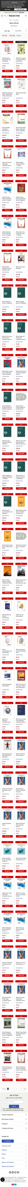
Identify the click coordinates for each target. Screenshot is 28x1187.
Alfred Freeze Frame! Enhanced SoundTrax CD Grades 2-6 (20, 407)
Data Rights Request (22, 1177)
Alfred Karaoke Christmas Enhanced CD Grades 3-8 (6, 129)
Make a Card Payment (8, 1162)
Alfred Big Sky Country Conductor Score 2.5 (21, 790)
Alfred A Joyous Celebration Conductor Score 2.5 (20, 999)
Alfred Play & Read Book (21, 93)
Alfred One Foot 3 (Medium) (20, 267)
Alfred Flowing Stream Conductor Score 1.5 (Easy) (7, 199)
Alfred (11, 35)
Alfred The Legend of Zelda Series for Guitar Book (21, 59)
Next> (25, 1088)
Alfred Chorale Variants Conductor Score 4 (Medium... (21, 199)
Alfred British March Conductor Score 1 (21, 859)
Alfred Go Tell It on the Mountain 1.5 (21, 963)
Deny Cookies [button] (7, 9)
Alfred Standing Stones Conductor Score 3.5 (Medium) (7, 1033)
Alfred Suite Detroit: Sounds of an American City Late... (21, 581)
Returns (4, 1154)
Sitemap (24, 1180)
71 (21, 1088)
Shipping (4, 1150)
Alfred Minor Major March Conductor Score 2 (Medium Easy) (21, 129)
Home (10, 20)
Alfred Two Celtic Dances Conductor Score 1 (21, 894)
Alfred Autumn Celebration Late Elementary (6, 59)
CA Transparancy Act (16, 1180)
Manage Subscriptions (8, 1166)
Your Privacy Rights (6, 1180)
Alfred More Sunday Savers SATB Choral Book (7, 546)
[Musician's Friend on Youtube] (15, 1172)
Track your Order (6, 1146)
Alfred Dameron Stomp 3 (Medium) (7, 302)
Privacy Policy (14, 2)
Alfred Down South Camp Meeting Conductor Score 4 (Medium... (21, 720)
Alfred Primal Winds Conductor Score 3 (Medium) (21, 1033)
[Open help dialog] (2, 1179)
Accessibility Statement (7, 1181)
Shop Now (21, 12)
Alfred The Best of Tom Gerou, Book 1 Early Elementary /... (21, 686)
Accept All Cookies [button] (20, 9)
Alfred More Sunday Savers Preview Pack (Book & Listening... (21, 512)
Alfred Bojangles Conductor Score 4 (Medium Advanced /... (7, 407)
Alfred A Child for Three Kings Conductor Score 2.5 (6, 999)
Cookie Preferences (17, 7)
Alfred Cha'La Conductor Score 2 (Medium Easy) (7, 268)
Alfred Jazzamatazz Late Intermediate (7, 651)
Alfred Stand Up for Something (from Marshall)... (7, 755)
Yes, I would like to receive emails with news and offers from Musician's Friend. (13, 1109)
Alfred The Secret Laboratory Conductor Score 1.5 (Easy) (6, 164)
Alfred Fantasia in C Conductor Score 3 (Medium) (7, 1068)
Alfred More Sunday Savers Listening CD (21, 546)
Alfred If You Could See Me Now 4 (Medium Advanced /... (21, 442)
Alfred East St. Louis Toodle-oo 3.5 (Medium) (7, 512)
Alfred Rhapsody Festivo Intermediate (6, 616)
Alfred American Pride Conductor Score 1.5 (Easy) (6, 233)
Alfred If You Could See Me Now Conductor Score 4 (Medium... (7, 338)
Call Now (8, 1141)
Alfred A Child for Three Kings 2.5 (20, 754)
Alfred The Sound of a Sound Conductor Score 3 (21, 373)
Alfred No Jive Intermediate (20, 615)
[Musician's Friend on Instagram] (18, 1172)
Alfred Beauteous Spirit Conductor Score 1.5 (6, 929)
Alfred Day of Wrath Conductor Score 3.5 (7, 790)
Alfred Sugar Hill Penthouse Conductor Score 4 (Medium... (21, 338)
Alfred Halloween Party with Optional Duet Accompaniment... (21, 651)
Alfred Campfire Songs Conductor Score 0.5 (6, 860)
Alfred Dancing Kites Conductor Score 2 (20, 929)
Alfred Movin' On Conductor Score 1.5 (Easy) (20, 233)
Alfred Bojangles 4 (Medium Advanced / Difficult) (7, 477)
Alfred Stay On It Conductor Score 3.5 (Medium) (20, 477)
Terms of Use (10, 7)
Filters (6, 31)
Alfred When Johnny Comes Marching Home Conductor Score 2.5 (7, 373)
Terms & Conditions (19, 1178)
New (3, 35)
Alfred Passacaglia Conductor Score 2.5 (7, 964)
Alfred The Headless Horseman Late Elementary (6, 720)
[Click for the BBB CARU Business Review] (14, 1184)
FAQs (3, 1158)
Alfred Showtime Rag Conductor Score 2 (20, 825)
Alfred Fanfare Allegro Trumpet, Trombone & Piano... (7, 581)
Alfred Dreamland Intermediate (6, 685)
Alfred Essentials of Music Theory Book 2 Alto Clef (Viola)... (7, 94)
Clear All (19, 35)
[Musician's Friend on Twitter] (12, 1172)
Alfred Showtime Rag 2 (6, 824)
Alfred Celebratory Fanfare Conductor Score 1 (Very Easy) (21, 1068)
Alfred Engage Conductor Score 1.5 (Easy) (20, 164)
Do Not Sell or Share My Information (9, 1177)
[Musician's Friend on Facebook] (10, 1172)
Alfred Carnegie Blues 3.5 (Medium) (21, 302)
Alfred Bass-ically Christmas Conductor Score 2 (7, 894)
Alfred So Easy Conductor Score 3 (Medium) (7, 442)
